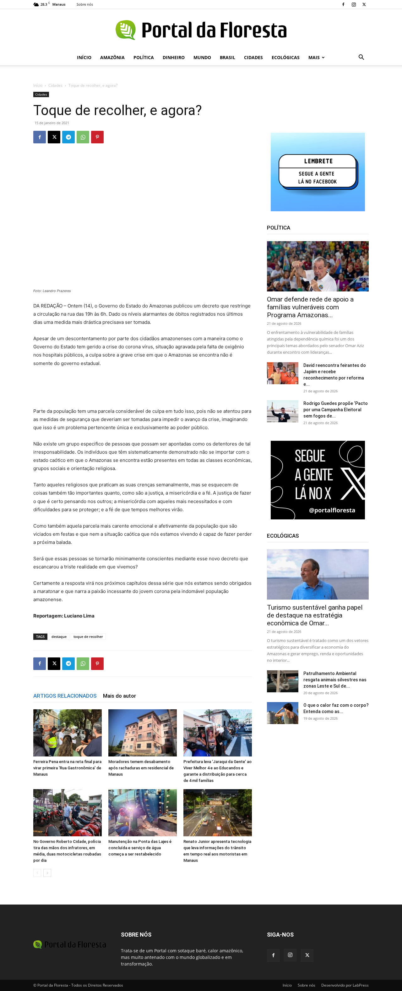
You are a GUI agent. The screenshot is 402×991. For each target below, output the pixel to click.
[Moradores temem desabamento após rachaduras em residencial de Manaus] (142, 732)
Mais (314, 57)
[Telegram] (68, 137)
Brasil (227, 57)
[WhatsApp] (83, 137)
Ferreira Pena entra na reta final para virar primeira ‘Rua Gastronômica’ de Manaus (67, 768)
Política (143, 57)
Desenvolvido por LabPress (345, 985)
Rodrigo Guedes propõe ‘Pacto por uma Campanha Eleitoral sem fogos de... (335, 409)
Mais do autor (119, 696)
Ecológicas (286, 57)
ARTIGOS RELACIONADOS (65, 696)
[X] (364, 4)
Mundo (202, 57)
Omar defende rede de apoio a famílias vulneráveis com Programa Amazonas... (310, 307)
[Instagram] (353, 4)
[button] (361, 58)
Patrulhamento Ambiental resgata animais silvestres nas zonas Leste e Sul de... (335, 680)
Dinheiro (174, 57)
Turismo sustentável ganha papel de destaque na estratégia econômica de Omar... (315, 615)
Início (84, 57)
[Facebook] (343, 4)
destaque (59, 636)
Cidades (253, 57)
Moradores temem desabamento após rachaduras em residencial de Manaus (141, 768)
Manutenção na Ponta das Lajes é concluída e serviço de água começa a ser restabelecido (139, 847)
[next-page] (47, 873)
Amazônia (112, 57)
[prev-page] (37, 873)
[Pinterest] (97, 137)
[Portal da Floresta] (201, 30)
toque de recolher (88, 636)
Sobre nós (85, 4)
